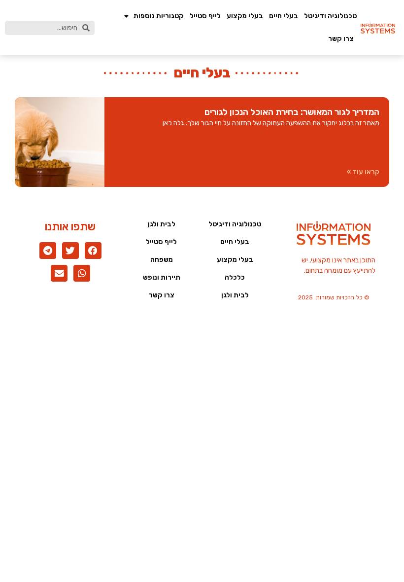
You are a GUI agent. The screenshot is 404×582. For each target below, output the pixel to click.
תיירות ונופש (161, 277)
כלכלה (235, 277)
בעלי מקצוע (245, 16)
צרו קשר (341, 39)
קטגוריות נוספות (159, 16)
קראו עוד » (363, 172)
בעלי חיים (283, 16)
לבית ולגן (235, 295)
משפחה (161, 259)
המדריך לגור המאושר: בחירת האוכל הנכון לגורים (291, 112)
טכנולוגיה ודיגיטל (330, 16)
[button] (93, 250)
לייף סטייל (205, 16)
